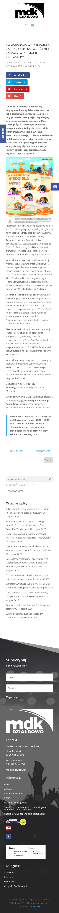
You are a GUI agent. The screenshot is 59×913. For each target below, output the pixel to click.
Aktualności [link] (32, 65)
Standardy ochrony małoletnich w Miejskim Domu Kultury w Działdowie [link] (25, 808)
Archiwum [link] (9, 789)
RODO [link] (7, 798)
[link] (55, 186)
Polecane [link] (8, 877)
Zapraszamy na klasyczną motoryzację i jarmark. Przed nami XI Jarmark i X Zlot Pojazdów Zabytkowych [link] (25, 525)
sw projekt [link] (35, 906)
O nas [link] (7, 784)
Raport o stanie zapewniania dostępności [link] (24, 813)
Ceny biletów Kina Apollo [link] (16, 886)
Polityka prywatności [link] (14, 793)
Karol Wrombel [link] (37, 62)
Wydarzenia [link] (10, 881)
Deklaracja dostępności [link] (15, 802)
